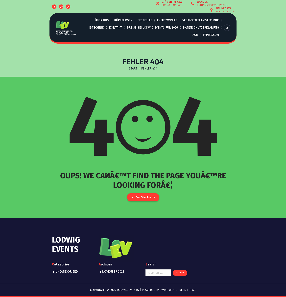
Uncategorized (66, 271)
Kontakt (115, 27)
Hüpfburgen (123, 20)
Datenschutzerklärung (201, 27)
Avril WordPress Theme (178, 290)
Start (133, 68)
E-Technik (96, 27)
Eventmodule (167, 20)
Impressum (211, 35)
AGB (195, 35)
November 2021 (113, 271)
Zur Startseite (144, 197)
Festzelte (145, 20)
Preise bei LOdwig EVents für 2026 (152, 27)
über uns (102, 20)
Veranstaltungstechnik (200, 20)
